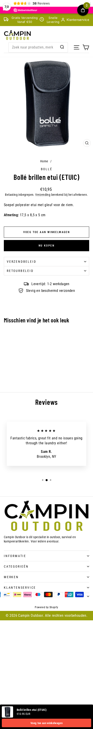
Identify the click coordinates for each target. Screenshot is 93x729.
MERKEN (11, 577)
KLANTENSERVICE (20, 587)
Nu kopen (46, 245)
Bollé (46, 169)
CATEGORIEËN (16, 566)
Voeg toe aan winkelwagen (46, 723)
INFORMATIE (15, 556)
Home (44, 161)
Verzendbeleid (21, 261)
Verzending (42, 194)
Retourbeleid (20, 271)
